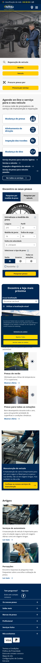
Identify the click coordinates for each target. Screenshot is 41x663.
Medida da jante (11, 232)
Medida (20, 67)
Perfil (23, 224)
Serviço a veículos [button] (10, 163)
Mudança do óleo (14, 151)
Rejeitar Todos (20, 337)
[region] (20, 331)
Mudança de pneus (15, 118)
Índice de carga (27, 232)
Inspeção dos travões (16, 140)
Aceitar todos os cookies (20, 342)
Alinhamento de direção (13, 129)
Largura (8, 224)
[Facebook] (23, 595)
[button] (36, 7)
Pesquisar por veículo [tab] (29, 196)
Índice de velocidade (13, 241)
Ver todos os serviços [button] (14, 178)
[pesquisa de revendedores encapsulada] (32, 7)
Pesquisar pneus (20, 274)
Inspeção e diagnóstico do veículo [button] (16, 166)
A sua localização (10, 298)
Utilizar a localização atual (17, 306)
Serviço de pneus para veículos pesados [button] (15, 171)
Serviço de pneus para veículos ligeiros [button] (19, 160)
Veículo (20, 73)
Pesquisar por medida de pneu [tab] (11, 196)
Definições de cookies (20, 331)
